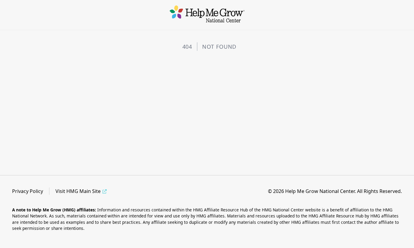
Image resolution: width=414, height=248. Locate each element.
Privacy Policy (27, 191)
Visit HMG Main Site (78, 191)
